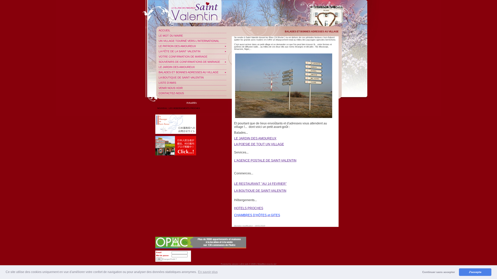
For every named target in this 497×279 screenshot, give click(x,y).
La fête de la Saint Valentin (179, 51)
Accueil (164, 30)
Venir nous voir (171, 88)
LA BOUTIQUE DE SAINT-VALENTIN (181, 77)
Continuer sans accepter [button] (438, 272)
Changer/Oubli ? (169, 259)
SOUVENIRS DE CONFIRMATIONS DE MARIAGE (189, 61)
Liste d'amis (167, 82)
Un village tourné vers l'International (189, 40)
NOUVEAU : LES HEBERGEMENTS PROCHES (178, 108)
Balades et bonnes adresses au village (188, 72)
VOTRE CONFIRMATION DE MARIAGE (183, 56)
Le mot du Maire (171, 35)
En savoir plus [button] (208, 272)
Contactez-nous (171, 93)
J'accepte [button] (475, 272)
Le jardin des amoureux (177, 67)
